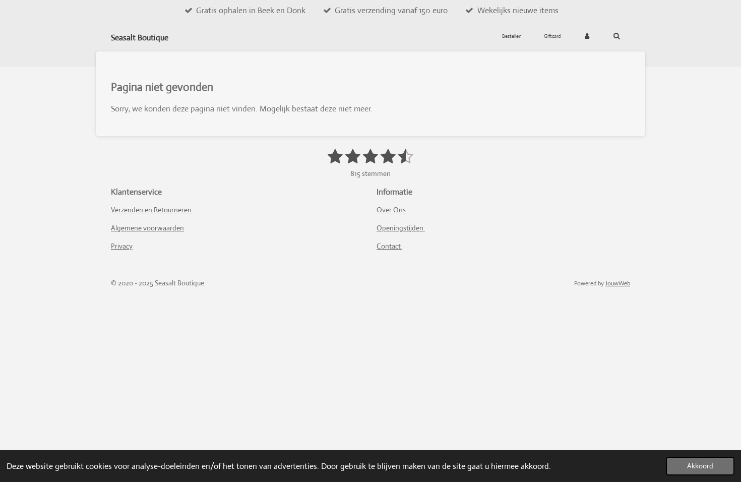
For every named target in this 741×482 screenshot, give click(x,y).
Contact (389, 246)
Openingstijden (401, 227)
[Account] (586, 36)
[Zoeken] (616, 36)
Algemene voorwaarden (147, 227)
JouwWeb (617, 283)
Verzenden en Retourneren (151, 209)
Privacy (122, 246)
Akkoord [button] (700, 465)
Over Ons (391, 209)
